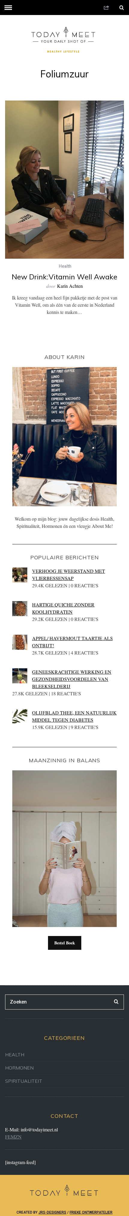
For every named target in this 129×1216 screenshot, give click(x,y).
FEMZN (13, 1136)
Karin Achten (70, 286)
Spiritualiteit (23, 1081)
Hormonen (19, 1068)
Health (65, 266)
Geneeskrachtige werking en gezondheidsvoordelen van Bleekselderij (71, 679)
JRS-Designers (52, 1212)
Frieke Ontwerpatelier (91, 1212)
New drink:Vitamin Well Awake (64, 276)
